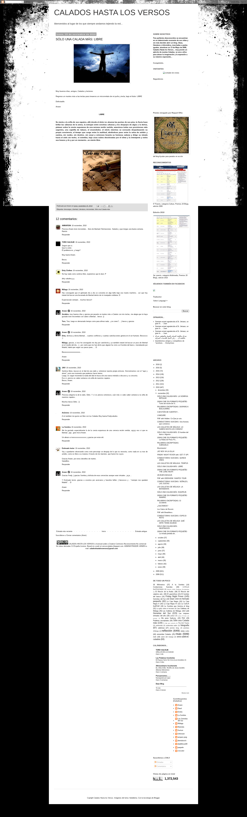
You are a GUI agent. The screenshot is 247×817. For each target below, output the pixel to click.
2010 (158, 387)
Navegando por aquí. (163, 678)
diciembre (162, 390)
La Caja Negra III (170, 604)
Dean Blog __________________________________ (171, 685)
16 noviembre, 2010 (79, 225)
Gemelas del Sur (159, 599)
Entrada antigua (141, 531)
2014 (158, 374)
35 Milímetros (159, 585)
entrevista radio (171, 625)
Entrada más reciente (64, 531)
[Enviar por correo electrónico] (102, 206)
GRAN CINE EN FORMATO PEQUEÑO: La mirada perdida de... (172, 532)
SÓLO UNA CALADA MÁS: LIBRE (170, 466)
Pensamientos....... (163, 676)
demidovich (182, 741)
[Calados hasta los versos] (154, 291)
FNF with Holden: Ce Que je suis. (169, 419)
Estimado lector (68, 448)
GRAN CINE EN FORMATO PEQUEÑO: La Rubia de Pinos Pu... (172, 439)
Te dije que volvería (169, 623)
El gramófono (172, 594)
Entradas (159, 762)
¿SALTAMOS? (162, 506)
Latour (172, 616)
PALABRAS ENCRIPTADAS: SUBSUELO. (168, 444)
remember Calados (164, 634)
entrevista (159, 625)
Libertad (75, 209)
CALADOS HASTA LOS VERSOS (112, 12)
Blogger (157, 798)
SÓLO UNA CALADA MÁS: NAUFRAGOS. (167, 527)
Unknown (181, 734)
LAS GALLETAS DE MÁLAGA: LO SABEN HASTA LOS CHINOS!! (170, 428)
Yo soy (158, 688)
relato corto (185, 631)
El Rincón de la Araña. (164, 592)
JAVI (63, 368)
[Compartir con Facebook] (109, 206)
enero (160, 567)
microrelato (90, 209)
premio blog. (174, 628)
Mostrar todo (185, 693)
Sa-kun (180, 730)
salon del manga (167, 637)
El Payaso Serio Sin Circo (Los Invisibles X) (171, 660)
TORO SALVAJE (68, 242)
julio (159, 547)
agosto (160, 544)
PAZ (183, 618)
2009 (158, 571)
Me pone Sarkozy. (168, 618)
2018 (158, 364)
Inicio (104, 531)
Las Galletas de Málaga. (172, 611)
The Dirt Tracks (183, 623)
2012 (158, 381)
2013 (158, 377)
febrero (161, 564)
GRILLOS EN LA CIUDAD (165, 652)
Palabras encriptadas (161, 621)
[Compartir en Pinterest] (112, 206)
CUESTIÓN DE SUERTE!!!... (168, 412)
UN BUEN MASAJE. (165, 475)
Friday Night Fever (174, 596)
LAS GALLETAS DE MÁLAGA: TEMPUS (172, 463)
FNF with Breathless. (165, 512)
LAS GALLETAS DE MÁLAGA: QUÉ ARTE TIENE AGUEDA (171, 522)
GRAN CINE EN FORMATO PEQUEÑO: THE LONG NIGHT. (172, 471)
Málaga (65, 289)
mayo (160, 554)
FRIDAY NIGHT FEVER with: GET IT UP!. (173, 455)
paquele (181, 747)
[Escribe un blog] (104, 206)
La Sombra (66, 427)
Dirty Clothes (67, 270)
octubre (161, 538)
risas (179, 633)
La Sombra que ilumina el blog (176, 606)
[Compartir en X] (107, 206)
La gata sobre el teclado (165, 608)
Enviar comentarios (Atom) (76, 535)
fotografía (185, 625)
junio (160, 551)
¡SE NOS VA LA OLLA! (165, 451)
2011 (158, 384)
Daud (180, 708)
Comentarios (161, 766)
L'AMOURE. (161, 415)
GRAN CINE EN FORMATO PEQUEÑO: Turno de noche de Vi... (172, 403)
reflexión (167, 630)
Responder (66, 235)
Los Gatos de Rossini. (165, 509)
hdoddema (133, 798)
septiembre (162, 541)
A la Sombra (178, 585)
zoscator (181, 751)
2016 (158, 368)
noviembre (162, 393)
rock (154, 637)
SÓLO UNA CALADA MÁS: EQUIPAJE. (172, 492)
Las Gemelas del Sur (183, 720)
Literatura (82, 209)
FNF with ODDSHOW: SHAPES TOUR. (172, 478)
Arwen (64, 311)
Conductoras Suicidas (163, 587)
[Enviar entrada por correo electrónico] (97, 206)
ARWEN (142, 546)
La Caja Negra (172, 601)
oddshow (161, 628)
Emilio (180, 712)
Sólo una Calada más (102, 209)
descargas (67, 209)
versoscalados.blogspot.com (112, 546)
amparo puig (182, 737)
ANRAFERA (66, 225)
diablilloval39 (182, 744)
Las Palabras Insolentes (165, 658)
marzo (160, 560)
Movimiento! (161, 448)
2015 (158, 371)
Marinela (181, 727)
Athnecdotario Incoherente (166, 666)
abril (159, 557)
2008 (158, 574)
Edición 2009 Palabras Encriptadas (178, 589)
